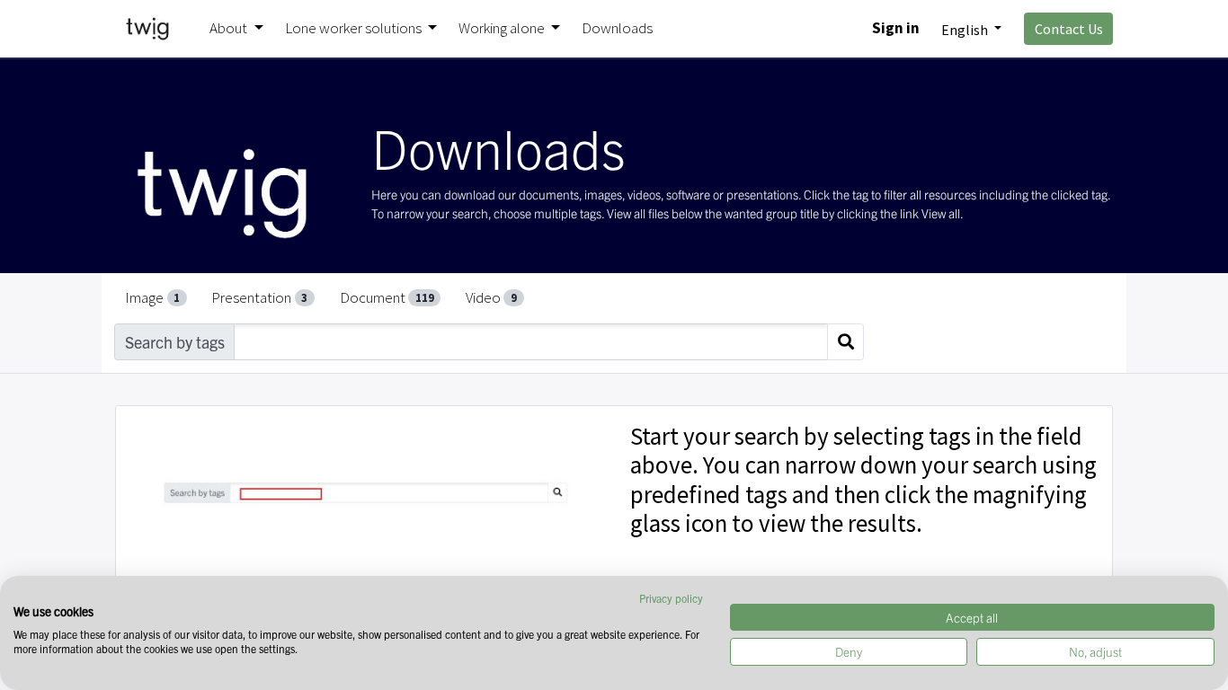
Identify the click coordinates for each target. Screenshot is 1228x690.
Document (387, 297)
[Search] (845, 341)
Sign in (896, 28)
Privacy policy (671, 598)
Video (491, 297)
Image (152, 297)
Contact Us (1069, 29)
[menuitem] (617, 29)
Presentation (259, 297)
